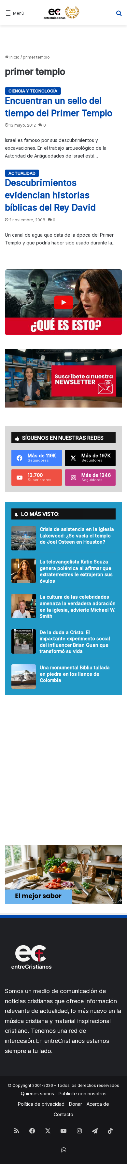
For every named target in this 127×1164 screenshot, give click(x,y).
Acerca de (98, 1104)
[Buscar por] (119, 15)
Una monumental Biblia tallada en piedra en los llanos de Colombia (75, 674)
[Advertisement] (63, 40)
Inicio (14, 57)
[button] (63, 302)
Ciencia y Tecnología (32, 90)
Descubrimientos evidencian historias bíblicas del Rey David (50, 195)
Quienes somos (37, 1093)
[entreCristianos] (31, 983)
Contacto (63, 1114)
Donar (75, 1104)
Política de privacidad (41, 1104)
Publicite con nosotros (82, 1093)
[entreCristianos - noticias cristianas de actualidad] (63, 13)
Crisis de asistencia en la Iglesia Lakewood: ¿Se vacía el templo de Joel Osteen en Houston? (77, 535)
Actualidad (21, 173)
